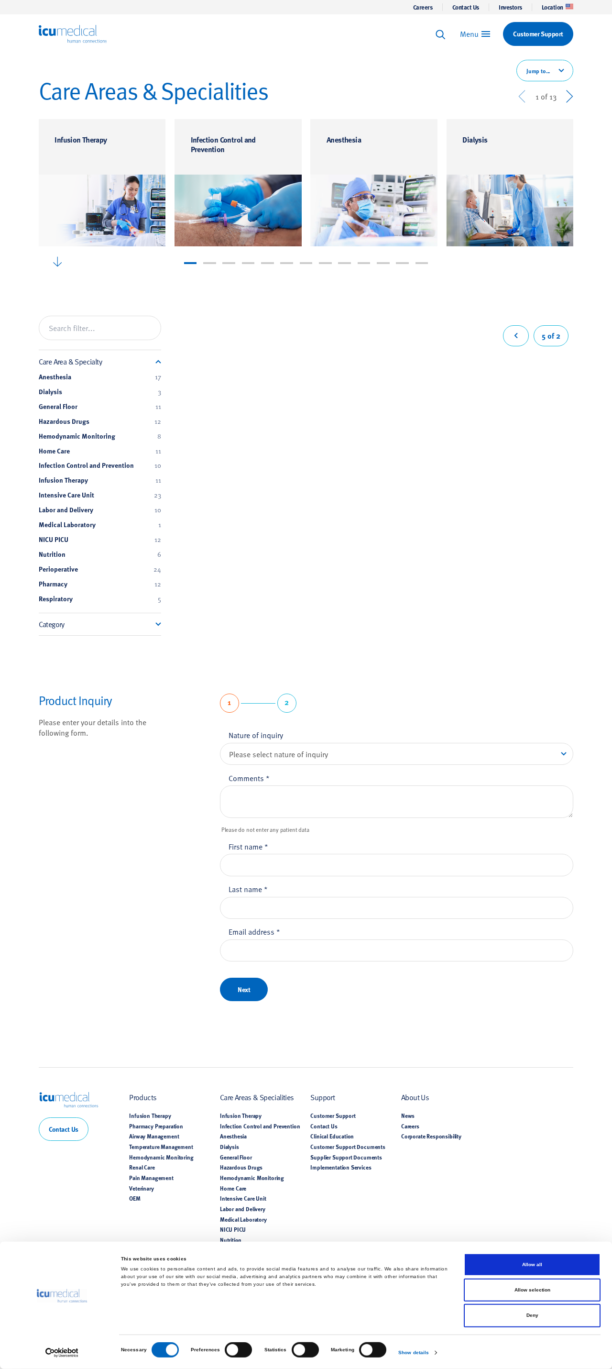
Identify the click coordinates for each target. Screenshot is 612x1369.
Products (142, 1097)
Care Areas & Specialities (257, 1097)
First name (248, 846)
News (408, 1115)
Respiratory (100, 599)
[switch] (238, 1350)
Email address (254, 931)
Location (552, 7)
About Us (415, 1097)
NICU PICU (100, 539)
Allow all (532, 1264)
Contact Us (465, 7)
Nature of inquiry (256, 734)
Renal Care (141, 1167)
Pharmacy (100, 584)
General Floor (100, 406)
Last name (248, 888)
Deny (532, 1315)
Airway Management (154, 1136)
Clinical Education (332, 1136)
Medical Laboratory (100, 524)
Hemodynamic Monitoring (100, 436)
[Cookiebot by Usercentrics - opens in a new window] (62, 1353)
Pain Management (151, 1177)
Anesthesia (344, 139)
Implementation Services (340, 1167)
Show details (413, 1352)
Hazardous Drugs (100, 421)
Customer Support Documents (347, 1146)
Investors (510, 7)
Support (322, 1097)
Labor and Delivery (100, 510)
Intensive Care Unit (100, 495)
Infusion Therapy (81, 139)
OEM (135, 1198)
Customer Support (332, 1115)
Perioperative (100, 569)
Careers (423, 7)
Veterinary (141, 1188)
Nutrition (100, 554)
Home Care (100, 451)
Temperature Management (161, 1146)
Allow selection (532, 1289)
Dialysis (474, 139)
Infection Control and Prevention (223, 144)
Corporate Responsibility (431, 1136)
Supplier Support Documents (346, 1157)
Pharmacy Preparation (156, 1126)
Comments (249, 778)
